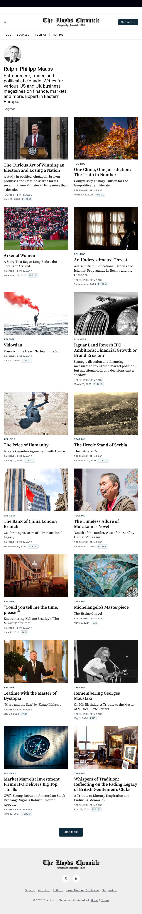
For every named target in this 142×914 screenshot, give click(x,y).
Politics (41, 34)
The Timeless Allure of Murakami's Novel (96, 523)
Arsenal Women (19, 255)
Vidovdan (13, 345)
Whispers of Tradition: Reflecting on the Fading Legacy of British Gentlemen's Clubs (105, 784)
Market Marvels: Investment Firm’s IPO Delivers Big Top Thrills (32, 784)
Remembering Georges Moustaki (97, 695)
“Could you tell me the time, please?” (31, 609)
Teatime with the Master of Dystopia (30, 695)
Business (23, 34)
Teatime (58, 34)
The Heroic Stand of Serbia (100, 445)
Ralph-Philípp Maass (18, 194)
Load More (71, 832)
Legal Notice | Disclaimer (82, 890)
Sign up (30, 890)
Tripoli (105, 900)
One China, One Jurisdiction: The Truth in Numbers (102, 172)
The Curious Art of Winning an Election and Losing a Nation (34, 167)
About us (44, 890)
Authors (58, 890)
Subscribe (128, 22)
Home (7, 34)
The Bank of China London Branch (30, 523)
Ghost (94, 900)
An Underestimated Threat (100, 260)
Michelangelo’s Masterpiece (101, 607)
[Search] (5, 22)
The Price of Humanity (26, 445)
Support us (109, 890)
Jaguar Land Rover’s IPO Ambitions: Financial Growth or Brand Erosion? (105, 350)
